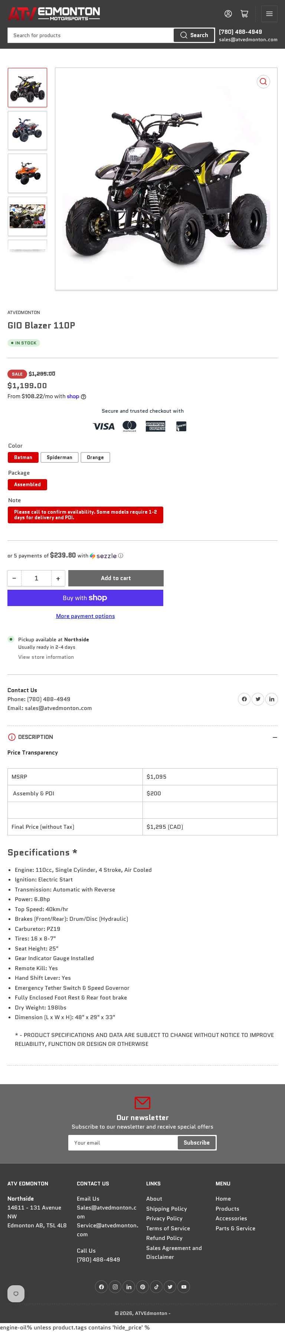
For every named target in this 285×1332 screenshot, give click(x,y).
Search (199, 35)
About (154, 1199)
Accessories (231, 1218)
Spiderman (59, 457)
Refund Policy (164, 1238)
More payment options (85, 616)
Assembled (27, 484)
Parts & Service (235, 1228)
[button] (142, 555)
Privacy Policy (164, 1218)
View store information (46, 657)
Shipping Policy (166, 1209)
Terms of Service (168, 1228)
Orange (95, 457)
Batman (23, 457)
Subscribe (197, 1143)
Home (223, 1199)
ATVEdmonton (23, 312)
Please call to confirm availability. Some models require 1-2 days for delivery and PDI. (85, 514)
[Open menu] (269, 14)
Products (227, 1209)
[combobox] (111, 35)
